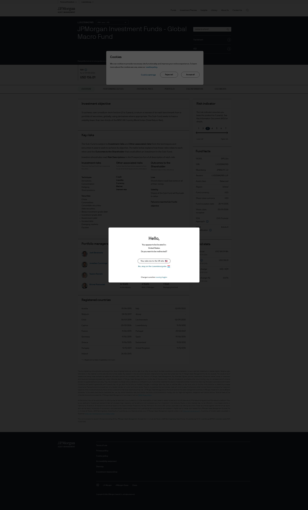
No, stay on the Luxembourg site (152, 266)
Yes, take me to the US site (152, 261)
